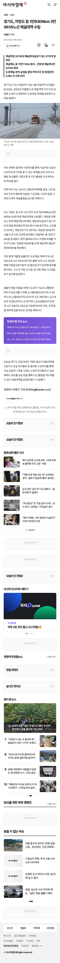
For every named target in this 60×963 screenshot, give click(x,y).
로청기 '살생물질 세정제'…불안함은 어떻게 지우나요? (39, 876)
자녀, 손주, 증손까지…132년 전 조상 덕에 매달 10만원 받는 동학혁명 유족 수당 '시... (30, 339)
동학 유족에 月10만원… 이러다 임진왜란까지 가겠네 (39, 860)
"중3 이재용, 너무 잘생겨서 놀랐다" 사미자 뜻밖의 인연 (39, 519)
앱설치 (23, 927)
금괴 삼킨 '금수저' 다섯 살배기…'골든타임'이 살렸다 (38, 491)
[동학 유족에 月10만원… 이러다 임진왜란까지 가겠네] (13, 866)
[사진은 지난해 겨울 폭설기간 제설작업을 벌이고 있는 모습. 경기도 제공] (30, 121)
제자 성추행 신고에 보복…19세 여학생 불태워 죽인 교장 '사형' (39, 462)
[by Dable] (51, 804)
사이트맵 (50, 927)
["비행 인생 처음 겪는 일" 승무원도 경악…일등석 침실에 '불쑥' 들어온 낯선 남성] (12, 481)
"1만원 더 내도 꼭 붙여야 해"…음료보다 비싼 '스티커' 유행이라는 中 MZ (22, 743)
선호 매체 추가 (14, 46)
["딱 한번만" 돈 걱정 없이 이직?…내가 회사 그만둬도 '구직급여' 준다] (12, 510)
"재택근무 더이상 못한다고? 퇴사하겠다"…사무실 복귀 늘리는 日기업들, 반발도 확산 (30, 327)
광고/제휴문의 (20, 935)
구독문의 (19, 940)
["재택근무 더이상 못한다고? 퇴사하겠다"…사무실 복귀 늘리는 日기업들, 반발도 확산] (48, 791)
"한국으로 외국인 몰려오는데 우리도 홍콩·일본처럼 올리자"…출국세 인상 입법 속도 (22, 758)
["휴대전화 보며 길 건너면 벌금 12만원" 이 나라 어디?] (13, 851)
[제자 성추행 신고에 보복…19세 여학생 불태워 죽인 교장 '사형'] (12, 467)
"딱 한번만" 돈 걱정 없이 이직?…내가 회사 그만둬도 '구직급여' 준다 (38, 505)
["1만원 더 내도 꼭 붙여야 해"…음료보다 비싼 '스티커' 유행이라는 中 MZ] (48, 746)
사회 (6, 15)
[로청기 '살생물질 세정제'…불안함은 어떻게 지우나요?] (13, 881)
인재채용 (32, 935)
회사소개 (7, 935)
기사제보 (30, 940)
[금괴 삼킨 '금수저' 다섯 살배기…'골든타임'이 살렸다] (12, 496)
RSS (38, 940)
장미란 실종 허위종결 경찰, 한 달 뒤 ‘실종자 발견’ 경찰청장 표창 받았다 (30, 333)
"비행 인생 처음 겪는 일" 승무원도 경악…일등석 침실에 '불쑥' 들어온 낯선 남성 (38, 476)
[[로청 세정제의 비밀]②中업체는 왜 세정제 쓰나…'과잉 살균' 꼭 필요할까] (48, 776)
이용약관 (25, 945)
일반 (12, 15)
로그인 (10, 927)
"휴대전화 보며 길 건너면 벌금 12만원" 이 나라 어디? (40, 845)
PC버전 (37, 927)
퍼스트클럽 (8, 940)
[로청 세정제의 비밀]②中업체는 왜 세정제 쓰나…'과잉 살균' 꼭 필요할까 (22, 773)
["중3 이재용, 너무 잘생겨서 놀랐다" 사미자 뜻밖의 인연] (12, 524)
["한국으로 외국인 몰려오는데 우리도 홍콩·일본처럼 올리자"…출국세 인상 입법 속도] (48, 761)
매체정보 (35, 945)
